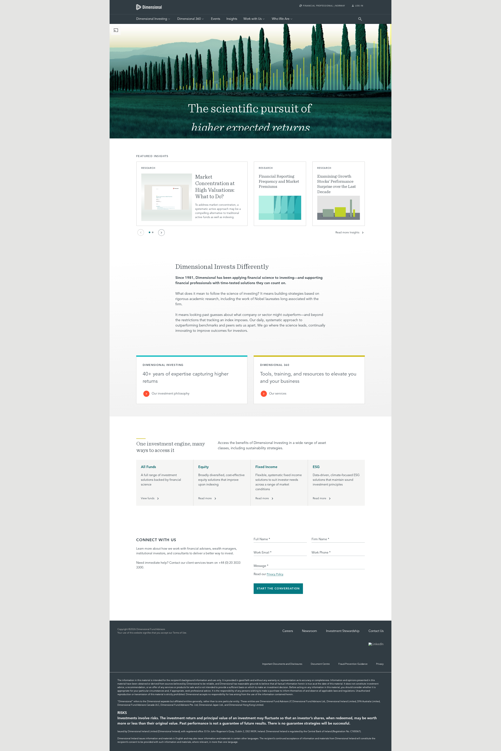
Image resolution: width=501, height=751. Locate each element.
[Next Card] (161, 232)
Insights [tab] (231, 19)
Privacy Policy (275, 574)
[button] (192, 194)
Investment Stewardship (343, 631)
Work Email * (262, 552)
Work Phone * (321, 552)
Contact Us (376, 631)
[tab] (149, 7)
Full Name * (262, 539)
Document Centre (320, 664)
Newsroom (309, 631)
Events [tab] (215, 19)
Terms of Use (179, 633)
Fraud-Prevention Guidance (353, 664)
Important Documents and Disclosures (282, 664)
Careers (287, 631)
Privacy (380, 664)
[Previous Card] (140, 232)
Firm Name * (320, 539)
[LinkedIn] (376, 645)
